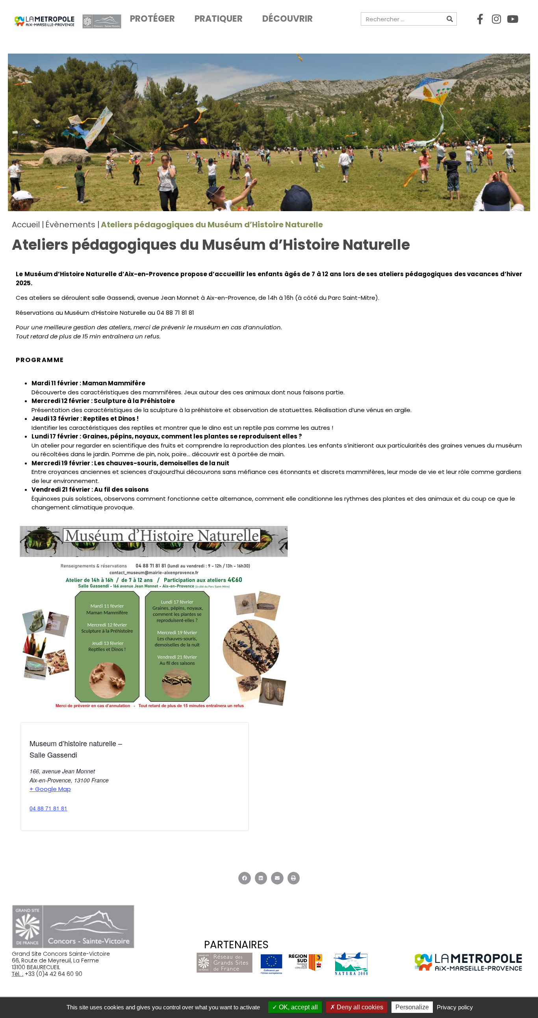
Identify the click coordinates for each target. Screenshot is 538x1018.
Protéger (152, 19)
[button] (244, 878)
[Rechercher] (449, 19)
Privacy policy (455, 1007)
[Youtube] (512, 19)
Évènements (70, 224)
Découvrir (287, 19)
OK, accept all (297, 1007)
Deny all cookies (359, 1007)
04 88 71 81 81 (48, 808)
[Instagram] (496, 19)
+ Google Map (50, 789)
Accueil (26, 224)
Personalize (412, 1007)
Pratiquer (219, 19)
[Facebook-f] (480, 19)
